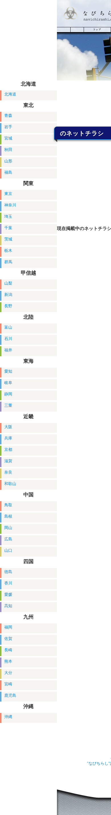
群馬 (8, 262)
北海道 (10, 94)
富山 (8, 327)
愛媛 (8, 594)
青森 (8, 115)
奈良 (8, 472)
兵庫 (8, 438)
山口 (8, 550)
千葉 (8, 227)
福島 (8, 172)
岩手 (8, 127)
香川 (8, 583)
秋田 (8, 149)
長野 (8, 306)
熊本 (8, 661)
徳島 (8, 571)
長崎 (8, 650)
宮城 (8, 138)
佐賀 (8, 638)
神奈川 (10, 205)
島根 (8, 516)
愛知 (8, 371)
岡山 (8, 527)
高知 (8, 606)
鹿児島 (10, 695)
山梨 (8, 283)
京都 (8, 449)
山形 (8, 161)
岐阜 (8, 382)
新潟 (8, 294)
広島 (8, 539)
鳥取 (8, 505)
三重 (8, 405)
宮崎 (8, 684)
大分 (8, 672)
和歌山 (10, 483)
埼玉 (8, 216)
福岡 (8, 627)
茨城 (8, 239)
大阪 (8, 426)
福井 (8, 350)
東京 (8, 193)
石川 (8, 338)
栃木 (8, 250)
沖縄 (8, 716)
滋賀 (8, 461)
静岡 (8, 394)
